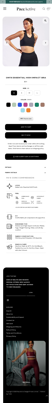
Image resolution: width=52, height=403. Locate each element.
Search (8, 311)
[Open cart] (48, 9)
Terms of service (30, 355)
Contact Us (10, 320)
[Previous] (6, 43)
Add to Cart (26, 127)
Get (35, 334)
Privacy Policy (11, 336)
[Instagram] (7, 301)
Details (8, 167)
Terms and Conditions (13, 333)
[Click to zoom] (45, 21)
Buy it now (26, 135)
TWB (9, 344)
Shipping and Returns (13, 327)
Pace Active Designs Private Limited (27, 341)
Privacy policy (19, 355)
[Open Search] (44, 9)
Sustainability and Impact (15, 317)
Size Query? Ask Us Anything (27, 156)
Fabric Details (11, 172)
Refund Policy (11, 330)
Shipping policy (40, 355)
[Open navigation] (5, 9)
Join (31, 292)
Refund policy (10, 355)
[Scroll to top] (46, 396)
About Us (9, 314)
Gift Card (9, 324)
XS (14, 93)
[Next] (45, 43)
